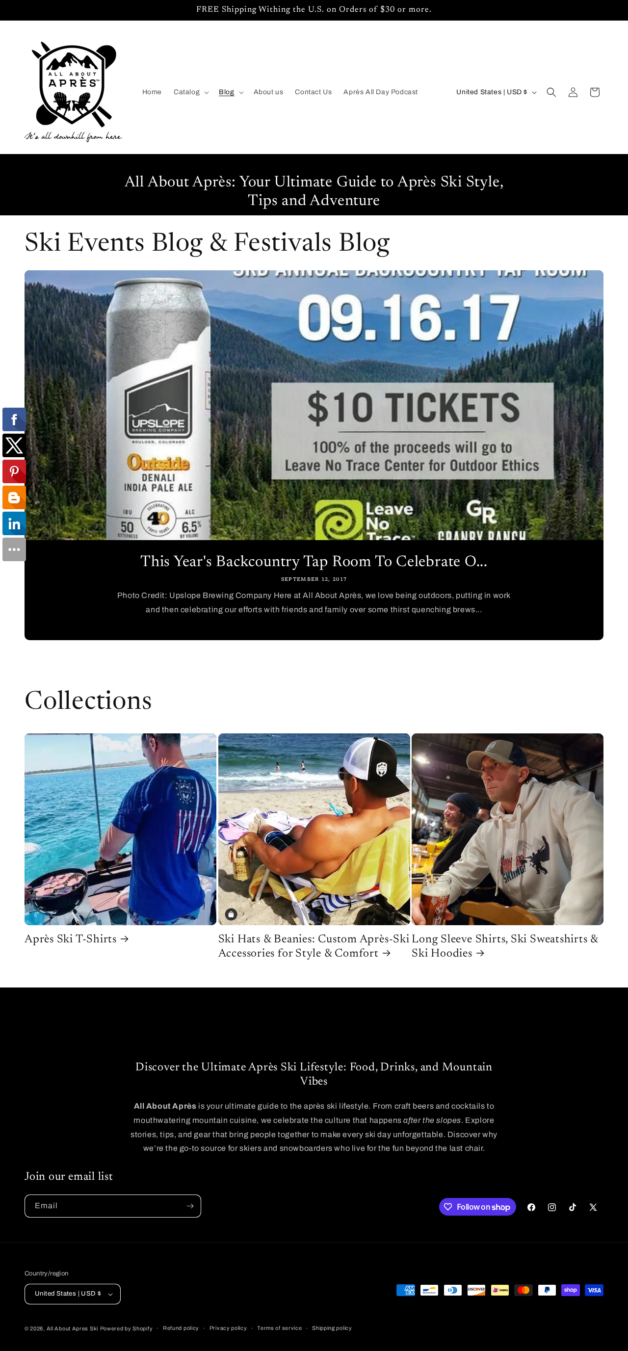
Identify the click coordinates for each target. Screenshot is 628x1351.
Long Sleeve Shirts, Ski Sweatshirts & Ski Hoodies (505, 947)
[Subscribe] (190, 1206)
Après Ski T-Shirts (71, 939)
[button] (190, 92)
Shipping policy (332, 1328)
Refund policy (181, 1328)
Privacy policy (228, 1328)
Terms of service (279, 1328)
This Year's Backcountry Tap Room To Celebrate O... (314, 562)
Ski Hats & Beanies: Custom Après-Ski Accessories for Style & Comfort (314, 947)
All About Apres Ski (72, 1328)
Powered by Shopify (126, 1328)
